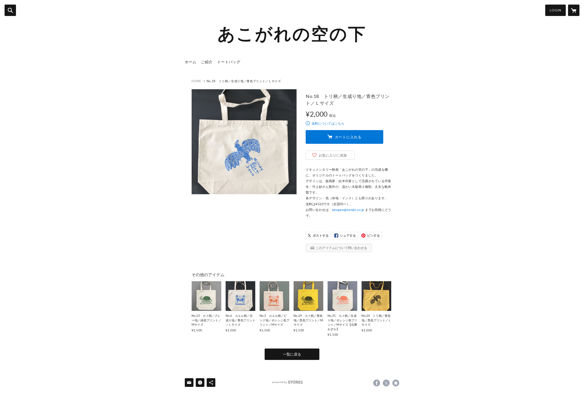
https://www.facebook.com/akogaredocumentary (376, 383)
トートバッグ (228, 62)
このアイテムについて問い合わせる (341, 248)
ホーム (190, 62)
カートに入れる (348, 137)
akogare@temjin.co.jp (348, 210)
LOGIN (555, 10)
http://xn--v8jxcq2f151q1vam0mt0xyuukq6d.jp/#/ (395, 383)
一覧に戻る (292, 354)
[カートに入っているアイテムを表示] (573, 10)
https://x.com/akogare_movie (386, 383)
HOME (196, 81)
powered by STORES (287, 382)
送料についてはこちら (328, 123)
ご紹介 (207, 62)
